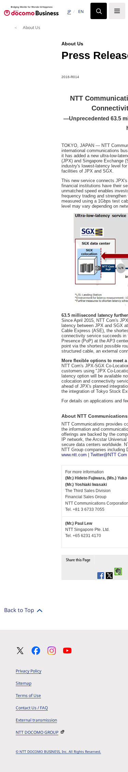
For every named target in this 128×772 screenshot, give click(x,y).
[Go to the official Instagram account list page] (51, 650)
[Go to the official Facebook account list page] (35, 650)
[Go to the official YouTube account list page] (67, 650)
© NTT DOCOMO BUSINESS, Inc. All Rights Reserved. (58, 751)
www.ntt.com (74, 454)
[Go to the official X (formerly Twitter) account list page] (20, 650)
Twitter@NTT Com (108, 454)
